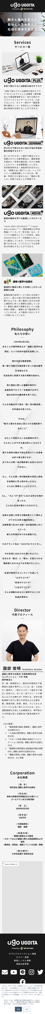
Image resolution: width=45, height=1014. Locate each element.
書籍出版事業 (22, 963)
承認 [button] (18, 1009)
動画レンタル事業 (22, 960)
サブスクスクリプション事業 (22, 953)
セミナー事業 (22, 957)
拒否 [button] (26, 1009)
